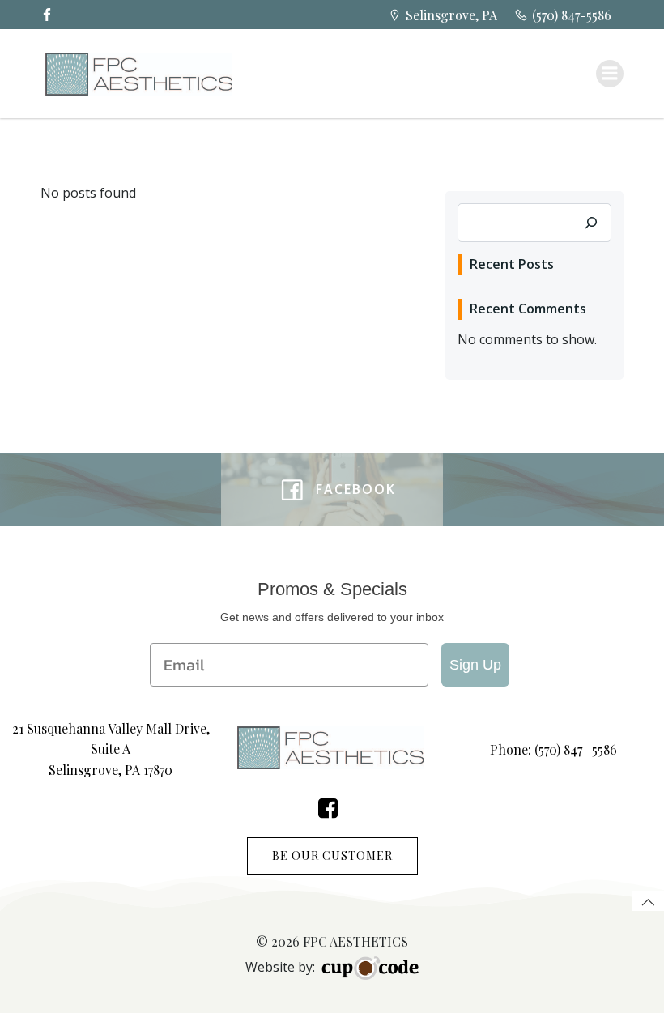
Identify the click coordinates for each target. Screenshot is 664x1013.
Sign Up (475, 665)
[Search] (591, 222)
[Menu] (610, 73)
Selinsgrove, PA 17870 (110, 769)
